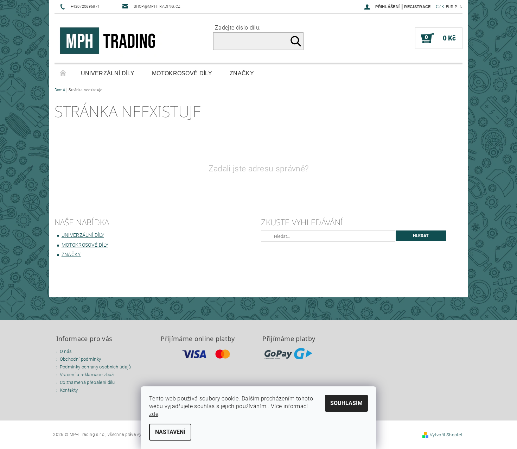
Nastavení (170, 432)
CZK (440, 6)
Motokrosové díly (182, 73)
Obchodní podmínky (80, 359)
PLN (458, 7)
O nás (66, 351)
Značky (242, 73)
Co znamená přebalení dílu (87, 382)
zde (153, 414)
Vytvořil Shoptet (446, 434)
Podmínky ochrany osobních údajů (95, 366)
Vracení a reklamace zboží (87, 374)
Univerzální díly (107, 73)
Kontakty (69, 390)
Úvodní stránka (63, 73)
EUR (449, 7)
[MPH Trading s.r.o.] (111, 42)
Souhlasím (346, 403)
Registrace (417, 7)
